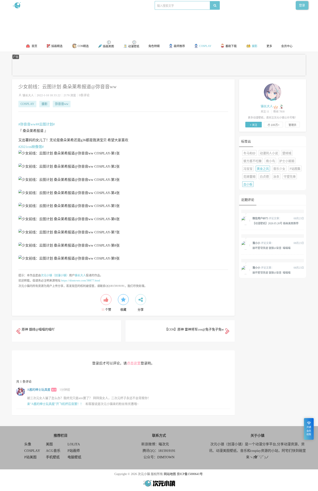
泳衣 (276, 176)
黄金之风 (263, 168)
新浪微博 (57, 5)
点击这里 (134, 363)
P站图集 (295, 168)
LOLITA (73, 444)
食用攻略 (72, 5)
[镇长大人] (272, 91)
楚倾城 (286, 153)
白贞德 (264, 176)
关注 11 (265, 111)
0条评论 (84, 95)
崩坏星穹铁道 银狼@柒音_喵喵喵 (271, 248)
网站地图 (170, 474)
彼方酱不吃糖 (252, 161)
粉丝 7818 (278, 111)
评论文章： (267, 218)
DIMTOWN (166, 457)
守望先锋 (290, 176)
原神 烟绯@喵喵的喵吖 (38, 329)
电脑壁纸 (74, 457)
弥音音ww (61, 104)
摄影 (45, 104)
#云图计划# (46, 124)
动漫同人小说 (269, 153)
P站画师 (73, 450)
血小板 (247, 184)
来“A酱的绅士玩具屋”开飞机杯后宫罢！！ (55, 404)
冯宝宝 (247, 168)
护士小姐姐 (286, 161)
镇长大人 (28, 95)
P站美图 (30, 457)
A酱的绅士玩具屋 (38, 389)
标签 (99, 5)
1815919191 (166, 450)
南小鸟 (270, 161)
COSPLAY (27, 104)
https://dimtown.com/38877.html (80, 280)
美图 (49, 444)
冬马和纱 (249, 153)
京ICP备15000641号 (190, 474)
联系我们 (87, 5)
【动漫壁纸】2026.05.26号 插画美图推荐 (275, 223)
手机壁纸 (53, 457)
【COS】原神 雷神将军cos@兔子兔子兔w (194, 329)
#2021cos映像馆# (31, 147)
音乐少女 (279, 168)
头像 (27, 444)
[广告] (159, 75)
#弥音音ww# (27, 124)
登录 (302, 5)
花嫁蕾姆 (249, 176)
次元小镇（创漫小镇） (55, 275)
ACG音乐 (53, 450)
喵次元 (164, 444)
